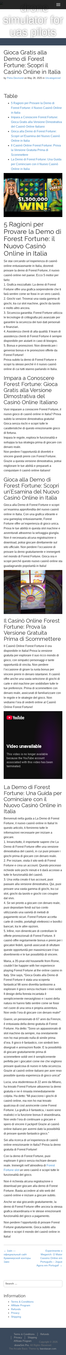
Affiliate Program (20, 1305)
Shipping (16, 1316)
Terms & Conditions (22, 1301)
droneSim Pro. (22, 1345)
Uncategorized (52, 78)
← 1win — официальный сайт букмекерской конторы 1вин (17, 1256)
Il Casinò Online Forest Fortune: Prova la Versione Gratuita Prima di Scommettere (36, 150)
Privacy (15, 1312)
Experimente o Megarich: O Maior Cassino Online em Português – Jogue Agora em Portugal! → (49, 1258)
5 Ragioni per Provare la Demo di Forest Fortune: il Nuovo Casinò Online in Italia (36, 108)
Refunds (16, 1309)
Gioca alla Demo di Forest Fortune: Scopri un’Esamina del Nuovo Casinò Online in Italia (35, 136)
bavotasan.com (48, 1348)
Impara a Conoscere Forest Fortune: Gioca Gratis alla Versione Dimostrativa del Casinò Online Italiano (36, 122)
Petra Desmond (15, 78)
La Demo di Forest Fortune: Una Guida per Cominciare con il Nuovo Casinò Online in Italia (36, 164)
